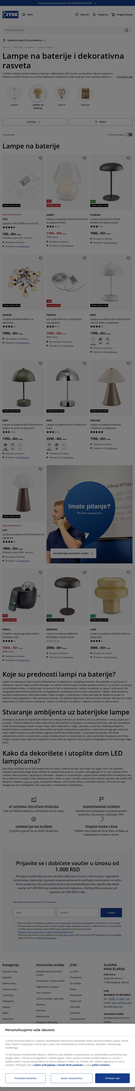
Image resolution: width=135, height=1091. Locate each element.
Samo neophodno (72, 1078)
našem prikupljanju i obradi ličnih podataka (58, 1064)
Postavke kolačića (26, 1078)
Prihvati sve (112, 1078)
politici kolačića (100, 1064)
